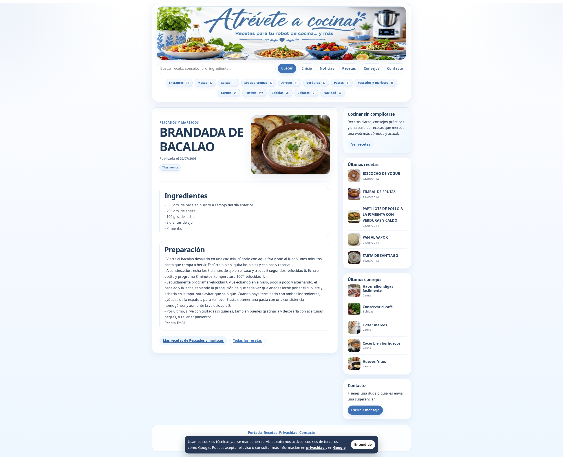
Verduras (315, 83)
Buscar (287, 68)
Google (339, 447)
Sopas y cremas (258, 83)
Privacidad (288, 432)
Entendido (363, 444)
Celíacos (306, 93)
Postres (254, 93)
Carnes (228, 93)
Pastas (341, 83)
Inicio (307, 68)
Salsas (228, 83)
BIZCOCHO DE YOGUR (381, 173)
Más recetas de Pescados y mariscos (193, 340)
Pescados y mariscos (375, 83)
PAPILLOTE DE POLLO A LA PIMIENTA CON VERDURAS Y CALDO (383, 214)
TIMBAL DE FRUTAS (379, 191)
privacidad (315, 447)
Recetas (349, 68)
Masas (205, 83)
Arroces (289, 83)
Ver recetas (360, 144)
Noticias (327, 68)
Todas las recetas (247, 340)
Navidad (332, 93)
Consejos (371, 68)
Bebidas (280, 93)
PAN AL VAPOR (375, 237)
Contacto (395, 68)
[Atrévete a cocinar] (281, 33)
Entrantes (179, 83)
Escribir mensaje (365, 410)
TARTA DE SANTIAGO (380, 255)
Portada (255, 432)
